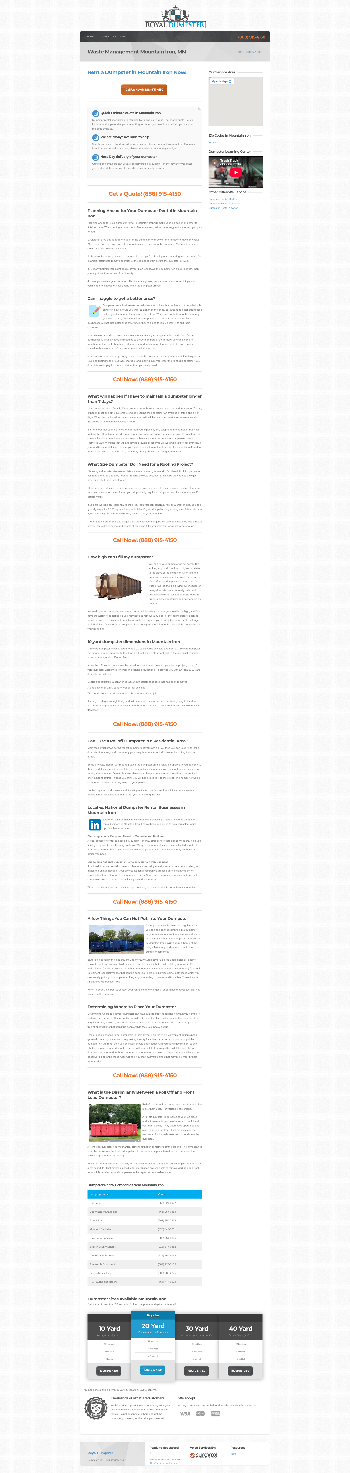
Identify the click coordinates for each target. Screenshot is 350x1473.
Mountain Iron (254, 52)
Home (90, 36)
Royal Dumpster (100, 1453)
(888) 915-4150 (251, 37)
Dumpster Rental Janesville (224, 203)
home (239, 52)
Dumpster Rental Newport (223, 207)
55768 (212, 142)
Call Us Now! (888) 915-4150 (144, 89)
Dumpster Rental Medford (223, 199)
